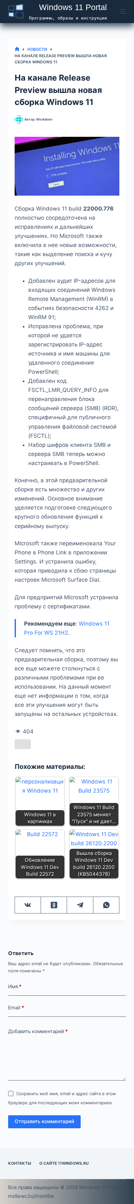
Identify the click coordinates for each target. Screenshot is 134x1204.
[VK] (28, 905)
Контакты (19, 1163)
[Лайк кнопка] (23, 744)
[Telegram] (80, 905)
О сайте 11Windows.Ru (64, 1163)
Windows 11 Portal (73, 7)
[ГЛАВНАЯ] (17, 49)
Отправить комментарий (44, 1121)
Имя (14, 986)
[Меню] (123, 11)
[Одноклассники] (54, 905)
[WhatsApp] (106, 905)
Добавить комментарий (38, 1031)
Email (16, 1007)
